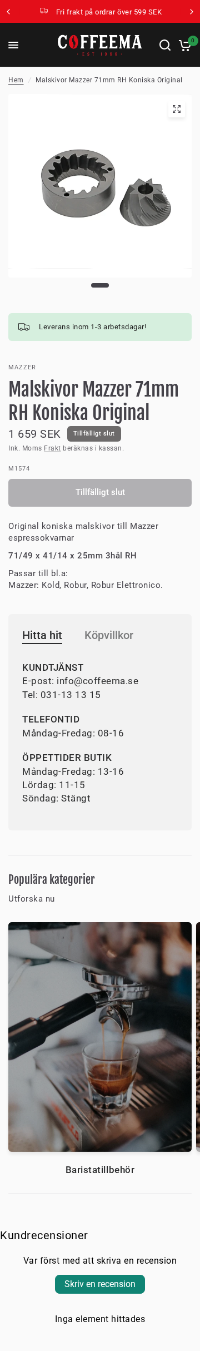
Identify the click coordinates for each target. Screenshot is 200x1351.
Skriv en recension (100, 1284)
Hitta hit (42, 635)
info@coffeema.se (97, 680)
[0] (183, 45)
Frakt (52, 448)
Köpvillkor (108, 635)
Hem (16, 80)
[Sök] (165, 45)
